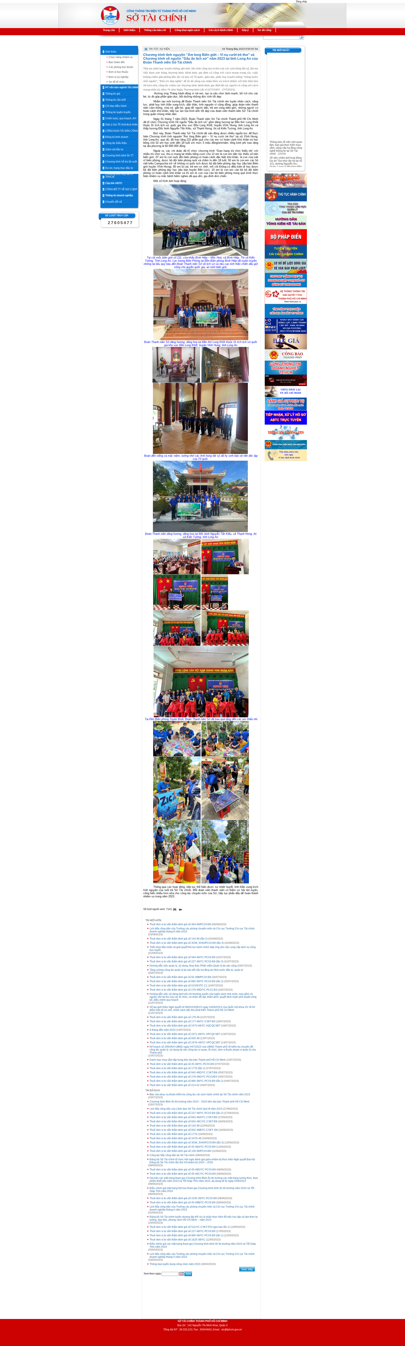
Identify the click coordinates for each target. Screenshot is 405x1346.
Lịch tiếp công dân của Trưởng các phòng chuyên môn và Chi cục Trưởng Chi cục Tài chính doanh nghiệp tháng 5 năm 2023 (202, 1255)
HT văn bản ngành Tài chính (121, 87)
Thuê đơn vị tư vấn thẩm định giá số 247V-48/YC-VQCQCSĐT (185, 1025)
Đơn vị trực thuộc (118, 71)
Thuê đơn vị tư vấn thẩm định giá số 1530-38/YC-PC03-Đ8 (183, 1198)
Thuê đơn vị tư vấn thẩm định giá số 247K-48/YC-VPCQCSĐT (185, 1042)
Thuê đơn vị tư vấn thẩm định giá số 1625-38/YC (177, 1239)
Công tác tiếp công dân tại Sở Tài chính (172, 1155)
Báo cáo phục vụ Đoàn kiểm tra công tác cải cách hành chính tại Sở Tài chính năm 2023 (200, 1094)
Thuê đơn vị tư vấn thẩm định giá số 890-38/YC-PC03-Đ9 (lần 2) (186, 981)
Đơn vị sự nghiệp (118, 77)
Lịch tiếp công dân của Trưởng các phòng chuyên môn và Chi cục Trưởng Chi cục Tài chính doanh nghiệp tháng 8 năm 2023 (202, 930)
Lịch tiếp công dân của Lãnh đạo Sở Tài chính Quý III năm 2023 (186, 1108)
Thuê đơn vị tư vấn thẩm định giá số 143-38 (175, 1125)
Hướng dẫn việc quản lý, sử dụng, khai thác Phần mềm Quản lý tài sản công (193, 965)
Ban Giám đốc (117, 62)
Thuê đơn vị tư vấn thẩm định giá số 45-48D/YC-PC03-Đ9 (183, 1169)
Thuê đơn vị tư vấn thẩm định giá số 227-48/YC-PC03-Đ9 (182, 1231)
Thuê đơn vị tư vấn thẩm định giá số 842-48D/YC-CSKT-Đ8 (183, 1072)
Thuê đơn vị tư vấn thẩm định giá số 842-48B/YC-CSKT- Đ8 (184, 1129)
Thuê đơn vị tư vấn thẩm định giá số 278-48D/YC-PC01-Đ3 (183, 989)
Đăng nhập (301, 1)
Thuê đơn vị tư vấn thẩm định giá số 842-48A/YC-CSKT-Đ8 (183, 1117)
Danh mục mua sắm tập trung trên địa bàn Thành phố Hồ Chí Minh (188, 1059)
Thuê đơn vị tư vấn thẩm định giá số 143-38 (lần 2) (179, 938)
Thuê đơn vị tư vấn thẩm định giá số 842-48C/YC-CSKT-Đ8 (183, 1121)
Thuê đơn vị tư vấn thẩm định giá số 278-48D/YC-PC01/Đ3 (183, 1076)
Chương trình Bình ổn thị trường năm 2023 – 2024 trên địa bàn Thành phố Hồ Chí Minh (200, 1101)
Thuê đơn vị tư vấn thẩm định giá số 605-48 (175, 1038)
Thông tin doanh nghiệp (119, 195)
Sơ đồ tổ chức (117, 81)
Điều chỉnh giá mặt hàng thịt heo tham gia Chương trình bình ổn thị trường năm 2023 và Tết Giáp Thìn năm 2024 (202, 1190)
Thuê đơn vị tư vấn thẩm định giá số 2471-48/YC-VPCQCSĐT (185, 1034)
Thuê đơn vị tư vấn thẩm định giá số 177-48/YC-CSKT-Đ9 (182, 1021)
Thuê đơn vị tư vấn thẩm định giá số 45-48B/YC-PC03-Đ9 (183, 1202)
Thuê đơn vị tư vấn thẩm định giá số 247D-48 (175, 1138)
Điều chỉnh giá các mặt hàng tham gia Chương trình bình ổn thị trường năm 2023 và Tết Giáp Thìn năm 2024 (203, 1245)
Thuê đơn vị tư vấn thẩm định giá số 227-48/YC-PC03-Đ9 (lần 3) (186, 961)
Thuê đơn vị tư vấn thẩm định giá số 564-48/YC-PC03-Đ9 (182, 957)
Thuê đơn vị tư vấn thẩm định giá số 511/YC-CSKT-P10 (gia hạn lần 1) (190, 1226)
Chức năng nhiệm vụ (121, 57)
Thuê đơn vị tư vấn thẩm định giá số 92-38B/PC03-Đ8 (180, 977)
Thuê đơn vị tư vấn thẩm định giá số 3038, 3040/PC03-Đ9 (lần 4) (187, 942)
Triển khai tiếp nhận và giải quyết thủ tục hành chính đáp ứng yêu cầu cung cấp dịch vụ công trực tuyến (203, 949)
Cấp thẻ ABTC (113, 183)
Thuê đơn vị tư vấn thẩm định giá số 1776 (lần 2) (177, 1068)
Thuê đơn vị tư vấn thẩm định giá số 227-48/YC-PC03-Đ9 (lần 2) (186, 1113)
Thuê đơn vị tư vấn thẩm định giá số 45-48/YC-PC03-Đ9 (182, 1064)
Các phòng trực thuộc (121, 67)
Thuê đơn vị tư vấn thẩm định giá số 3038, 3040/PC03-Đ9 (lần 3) (187, 1142)
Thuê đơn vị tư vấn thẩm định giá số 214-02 (175, 1085)
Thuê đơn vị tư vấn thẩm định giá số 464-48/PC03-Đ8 (180, 924)
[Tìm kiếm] (301, 37)
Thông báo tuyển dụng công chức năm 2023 (175, 1264)
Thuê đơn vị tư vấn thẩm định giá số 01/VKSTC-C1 (179, 985)
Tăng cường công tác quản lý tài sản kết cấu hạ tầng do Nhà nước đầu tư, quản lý (196, 969)
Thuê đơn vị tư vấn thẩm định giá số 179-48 (175, 1017)
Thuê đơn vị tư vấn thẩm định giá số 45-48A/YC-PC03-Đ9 (183, 1146)
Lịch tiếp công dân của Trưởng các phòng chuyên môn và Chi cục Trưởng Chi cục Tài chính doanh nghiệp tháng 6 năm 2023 (202, 1208)
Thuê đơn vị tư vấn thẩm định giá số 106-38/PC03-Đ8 (180, 1151)
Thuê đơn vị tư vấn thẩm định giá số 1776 (173, 1134)
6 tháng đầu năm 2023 (163, 1029)
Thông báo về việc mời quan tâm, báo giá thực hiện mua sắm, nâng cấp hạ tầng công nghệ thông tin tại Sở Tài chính (286, 138)
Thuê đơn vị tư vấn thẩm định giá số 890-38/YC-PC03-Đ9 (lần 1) (186, 1235)
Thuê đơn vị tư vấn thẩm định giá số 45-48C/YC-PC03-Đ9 (183, 1173)
